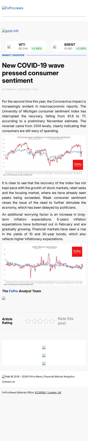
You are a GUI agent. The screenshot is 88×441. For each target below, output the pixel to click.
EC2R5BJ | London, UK (48, 392)
